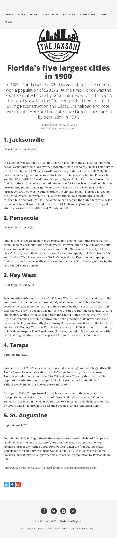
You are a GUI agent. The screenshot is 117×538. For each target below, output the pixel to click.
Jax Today (69, 14)
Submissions (50, 14)
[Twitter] (53, 511)
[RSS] (73, 511)
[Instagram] (63, 511)
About (105, 14)
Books (21, 14)
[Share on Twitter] (6, 484)
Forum (8, 22)
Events (9, 14)
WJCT (93, 528)
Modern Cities (88, 14)
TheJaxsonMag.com (71, 521)
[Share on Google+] (18, 484)
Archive (34, 14)
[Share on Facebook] (12, 484)
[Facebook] (44, 511)
